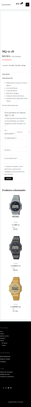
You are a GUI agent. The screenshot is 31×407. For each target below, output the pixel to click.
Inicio (1, 331)
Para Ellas (11, 65)
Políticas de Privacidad (6, 372)
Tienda (2, 333)
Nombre (7, 150)
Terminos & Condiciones (7, 376)
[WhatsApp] (3, 388)
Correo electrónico (11, 158)
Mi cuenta (4, 343)
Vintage (23, 65)
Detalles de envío (5, 374)
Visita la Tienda (5, 359)
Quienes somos (4, 336)
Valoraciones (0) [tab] (7, 78)
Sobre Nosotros (5, 356)
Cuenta (2, 340)
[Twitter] (11, 388)
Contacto (2, 338)
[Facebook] (8, 388)
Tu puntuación (9, 132)
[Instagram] (6, 388)
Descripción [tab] (6, 74)
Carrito (4, 345)
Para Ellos (18, 65)
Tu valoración (10, 138)
